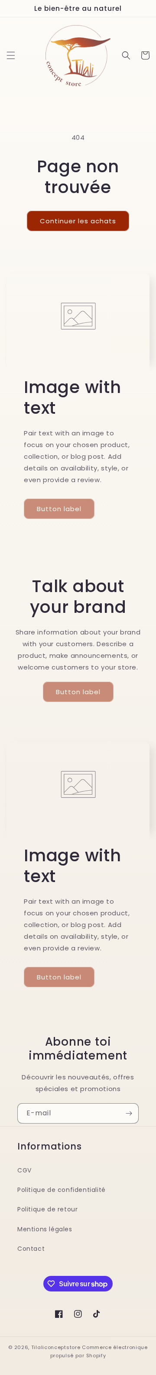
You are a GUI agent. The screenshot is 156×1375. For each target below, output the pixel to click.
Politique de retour (47, 1209)
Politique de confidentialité (61, 1189)
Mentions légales (44, 1229)
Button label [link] (59, 508)
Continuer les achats (78, 220)
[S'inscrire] (128, 1113)
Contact (31, 1248)
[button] (10, 55)
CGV (24, 1170)
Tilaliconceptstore (56, 1347)
